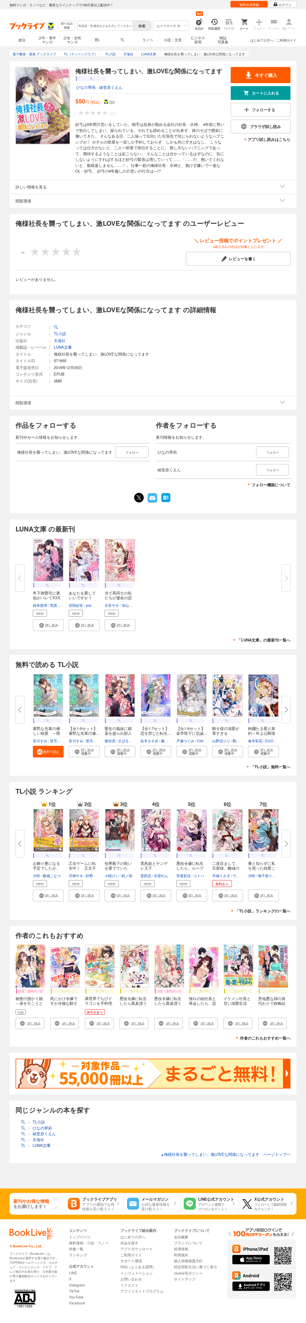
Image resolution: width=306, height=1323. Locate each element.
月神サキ (76, 875)
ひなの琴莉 (86, 87)
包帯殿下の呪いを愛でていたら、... (118, 868)
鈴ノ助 (127, 875)
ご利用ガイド (286, 40)
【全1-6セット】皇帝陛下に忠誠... (191, 730)
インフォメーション (136, 1272)
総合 (22, 39)
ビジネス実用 (198, 39)
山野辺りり (221, 740)
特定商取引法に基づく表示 (195, 1266)
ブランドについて (188, 1242)
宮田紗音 (76, 605)
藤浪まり (168, 740)
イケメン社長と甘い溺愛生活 (237, 1001)
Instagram (77, 1284)
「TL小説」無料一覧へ (270, 766)
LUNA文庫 (63, 347)
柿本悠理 (40, 605)
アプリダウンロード (136, 1248)
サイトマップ (184, 1278)
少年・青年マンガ (47, 39)
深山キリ (129, 605)
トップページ (80, 1236)
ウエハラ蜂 (242, 875)
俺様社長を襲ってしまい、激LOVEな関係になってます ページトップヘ (225, 1154)
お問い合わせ (131, 1278)
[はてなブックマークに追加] (165, 501)
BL (97, 39)
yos (88, 605)
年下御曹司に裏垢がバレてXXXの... (46, 597)
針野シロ (93, 875)
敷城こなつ (52, 875)
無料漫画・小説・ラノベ (88, 1242)
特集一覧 (76, 1248)
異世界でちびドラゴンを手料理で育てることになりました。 (98, 1006)
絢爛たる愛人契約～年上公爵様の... (261, 733)
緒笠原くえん (111, 87)
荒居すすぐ (59, 605)
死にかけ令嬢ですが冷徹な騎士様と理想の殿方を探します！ (63, 1006)
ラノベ (147, 39)
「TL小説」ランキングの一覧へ (262, 911)
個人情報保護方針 (188, 1260)
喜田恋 (145, 875)
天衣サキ (112, 605)
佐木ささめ (149, 740)
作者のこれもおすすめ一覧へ (265, 1038)
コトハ (198, 875)
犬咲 (36, 875)
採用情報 (181, 1248)
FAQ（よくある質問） (138, 1266)
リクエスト (129, 1284)
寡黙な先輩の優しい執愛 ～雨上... (46, 733)
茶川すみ (40, 740)
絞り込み (67, 25)
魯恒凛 (110, 740)
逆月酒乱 (57, 740)
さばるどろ (127, 740)
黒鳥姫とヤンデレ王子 (154, 865)
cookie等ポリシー (188, 1272)
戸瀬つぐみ (185, 740)
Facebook (77, 1302)
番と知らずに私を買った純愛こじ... (261, 868)
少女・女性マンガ (72, 39)
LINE (73, 1272)
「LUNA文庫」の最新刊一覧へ (263, 640)
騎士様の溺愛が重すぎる (225, 730)
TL (122, 39)
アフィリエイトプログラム (141, 1290)
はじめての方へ (261, 40)
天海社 (59, 340)
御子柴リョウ (268, 875)
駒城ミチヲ (242, 740)
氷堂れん (161, 875)
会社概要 (181, 1236)
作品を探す (129, 1242)
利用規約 (181, 1254)
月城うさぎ (221, 875)
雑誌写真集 (223, 39)
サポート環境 (131, 1260)
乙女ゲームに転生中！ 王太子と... (82, 868)
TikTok (74, 1290)
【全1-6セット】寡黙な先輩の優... (84, 730)
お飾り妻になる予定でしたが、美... (46, 868)
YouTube (76, 1296)
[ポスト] (139, 497)
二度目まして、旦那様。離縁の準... (225, 868)
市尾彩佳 (183, 875)
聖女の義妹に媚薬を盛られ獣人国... (118, 733)
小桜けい (112, 875)
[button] (48, 625)
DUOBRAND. (276, 740)
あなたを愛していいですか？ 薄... (82, 597)
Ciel (200, 740)
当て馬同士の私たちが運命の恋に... (118, 597)
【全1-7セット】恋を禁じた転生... (155, 730)
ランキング (78, 1254)
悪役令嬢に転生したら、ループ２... (190, 868)
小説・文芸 (173, 39)
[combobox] (105, 26)
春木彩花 (255, 740)
